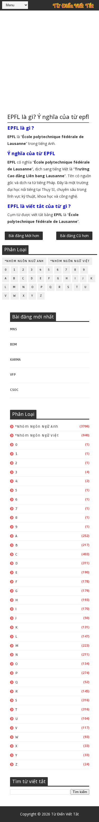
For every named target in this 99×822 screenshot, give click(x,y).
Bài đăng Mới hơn (23, 235)
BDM (13, 344)
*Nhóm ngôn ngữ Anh (24, 261)
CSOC (14, 390)
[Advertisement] (49, 61)
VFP (13, 375)
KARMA (15, 360)
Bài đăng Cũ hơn (74, 235)
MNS (13, 329)
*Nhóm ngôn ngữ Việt (70, 261)
